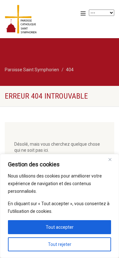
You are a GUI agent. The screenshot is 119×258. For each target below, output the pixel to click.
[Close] (112, 159)
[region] (59, 206)
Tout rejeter (59, 244)
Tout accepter (60, 227)
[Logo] (40, 19)
